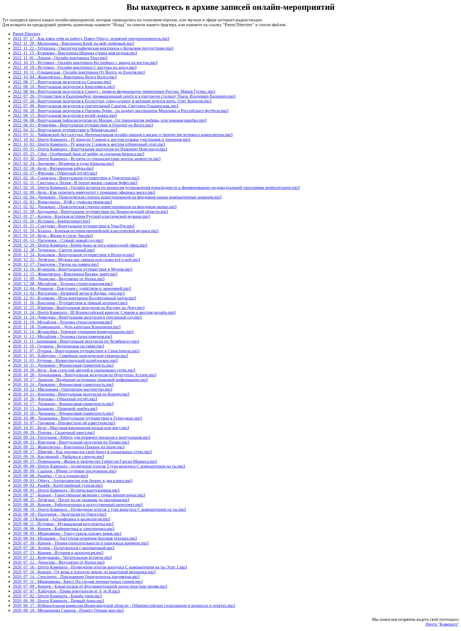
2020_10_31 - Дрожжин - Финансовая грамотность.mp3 (63, 365)
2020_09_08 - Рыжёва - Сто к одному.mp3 (50, 476)
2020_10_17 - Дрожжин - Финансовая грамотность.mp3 (63, 403)
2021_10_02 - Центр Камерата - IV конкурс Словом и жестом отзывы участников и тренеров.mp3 (101, 139)
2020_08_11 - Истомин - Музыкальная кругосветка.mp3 (63, 524)
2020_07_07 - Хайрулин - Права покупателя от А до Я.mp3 (66, 591)
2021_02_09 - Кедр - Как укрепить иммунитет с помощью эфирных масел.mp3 (84, 192)
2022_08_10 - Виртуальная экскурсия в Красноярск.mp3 (64, 86)
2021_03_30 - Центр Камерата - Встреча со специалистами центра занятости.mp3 (87, 158)
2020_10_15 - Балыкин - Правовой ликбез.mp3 (55, 408)
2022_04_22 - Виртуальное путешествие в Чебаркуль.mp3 (65, 130)
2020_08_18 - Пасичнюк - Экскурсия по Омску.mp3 (59, 514)
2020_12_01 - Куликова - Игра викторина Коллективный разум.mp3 (74, 298)
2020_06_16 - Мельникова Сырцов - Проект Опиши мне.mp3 (68, 610)
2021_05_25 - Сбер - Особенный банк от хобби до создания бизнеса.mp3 (78, 154)
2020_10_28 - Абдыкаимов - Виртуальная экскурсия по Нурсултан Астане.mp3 (84, 375)
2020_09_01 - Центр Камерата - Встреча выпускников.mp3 (66, 490)
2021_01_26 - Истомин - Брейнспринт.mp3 (51, 221)
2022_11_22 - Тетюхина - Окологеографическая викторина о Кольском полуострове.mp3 (93, 48)
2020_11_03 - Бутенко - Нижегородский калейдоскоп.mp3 (65, 360)
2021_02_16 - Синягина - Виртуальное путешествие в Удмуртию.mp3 (76, 178)
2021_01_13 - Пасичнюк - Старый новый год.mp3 (58, 240)
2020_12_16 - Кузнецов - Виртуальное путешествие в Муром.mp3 (72, 269)
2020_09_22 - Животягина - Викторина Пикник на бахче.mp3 (69, 447)
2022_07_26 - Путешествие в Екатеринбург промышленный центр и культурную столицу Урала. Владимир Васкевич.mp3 (124, 96)
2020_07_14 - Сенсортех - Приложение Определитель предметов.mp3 (76, 576)
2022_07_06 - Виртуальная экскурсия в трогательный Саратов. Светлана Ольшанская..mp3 (95, 106)
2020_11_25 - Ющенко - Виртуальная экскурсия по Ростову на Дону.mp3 (79, 307)
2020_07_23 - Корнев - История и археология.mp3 (58, 552)
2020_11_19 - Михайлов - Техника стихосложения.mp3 (62, 322)
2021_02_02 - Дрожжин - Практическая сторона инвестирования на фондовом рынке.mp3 (95, 206)
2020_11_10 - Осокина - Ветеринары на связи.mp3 (58, 346)
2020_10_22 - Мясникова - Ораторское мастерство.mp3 (62, 389)
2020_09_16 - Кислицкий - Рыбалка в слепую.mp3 (58, 456)
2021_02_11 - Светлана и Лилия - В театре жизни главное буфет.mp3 (75, 182)
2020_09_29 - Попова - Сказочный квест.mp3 (54, 432)
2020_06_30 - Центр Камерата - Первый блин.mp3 (58, 600)
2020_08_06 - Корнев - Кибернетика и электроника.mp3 (63, 528)
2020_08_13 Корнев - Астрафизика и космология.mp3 (61, 519)
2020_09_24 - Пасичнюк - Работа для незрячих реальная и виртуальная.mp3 (81, 437)
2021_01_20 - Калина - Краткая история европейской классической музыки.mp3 (85, 230)
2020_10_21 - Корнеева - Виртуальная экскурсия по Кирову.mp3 (71, 394)
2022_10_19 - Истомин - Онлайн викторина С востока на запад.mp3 (75, 67)
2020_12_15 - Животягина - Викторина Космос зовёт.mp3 (65, 274)
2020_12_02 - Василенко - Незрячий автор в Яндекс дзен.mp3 (69, 293)
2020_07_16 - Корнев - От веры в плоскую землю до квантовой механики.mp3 (84, 572)
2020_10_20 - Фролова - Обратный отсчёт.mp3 (55, 399)
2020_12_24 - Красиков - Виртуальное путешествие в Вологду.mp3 (73, 255)
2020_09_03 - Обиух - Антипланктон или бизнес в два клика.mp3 (72, 480)
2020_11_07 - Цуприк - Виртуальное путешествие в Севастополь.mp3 (76, 351)
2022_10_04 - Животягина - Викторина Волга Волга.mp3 (65, 77)
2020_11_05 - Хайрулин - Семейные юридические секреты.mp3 (70, 355)
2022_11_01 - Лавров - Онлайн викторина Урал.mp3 (60, 58)
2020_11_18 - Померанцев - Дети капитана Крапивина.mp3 (67, 327)
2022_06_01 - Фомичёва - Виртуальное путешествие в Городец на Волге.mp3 (83, 125)
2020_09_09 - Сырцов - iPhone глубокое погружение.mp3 (64, 471)
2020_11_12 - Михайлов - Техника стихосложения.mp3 (62, 336)
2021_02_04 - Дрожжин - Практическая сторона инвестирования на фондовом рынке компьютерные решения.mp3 (117, 197)
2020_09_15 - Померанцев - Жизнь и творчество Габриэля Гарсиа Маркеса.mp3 (85, 461)
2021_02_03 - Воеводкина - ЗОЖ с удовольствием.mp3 (62, 202)
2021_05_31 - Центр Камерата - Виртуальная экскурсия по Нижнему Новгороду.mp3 (90, 149)
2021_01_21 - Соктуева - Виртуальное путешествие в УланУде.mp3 (73, 226)
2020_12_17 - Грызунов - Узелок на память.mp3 (56, 264)
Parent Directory (27, 33)
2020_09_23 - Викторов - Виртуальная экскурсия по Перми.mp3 (71, 442)
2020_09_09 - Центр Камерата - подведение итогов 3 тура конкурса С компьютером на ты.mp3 (99, 466)
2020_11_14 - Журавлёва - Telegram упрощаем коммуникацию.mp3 (73, 331)
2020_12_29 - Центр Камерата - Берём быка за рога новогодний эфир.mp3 (80, 245)
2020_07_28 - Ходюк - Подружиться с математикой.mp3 (63, 548)
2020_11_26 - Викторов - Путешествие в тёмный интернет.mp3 (70, 303)
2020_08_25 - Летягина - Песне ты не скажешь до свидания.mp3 (71, 500)
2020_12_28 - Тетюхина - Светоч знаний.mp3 (54, 250)
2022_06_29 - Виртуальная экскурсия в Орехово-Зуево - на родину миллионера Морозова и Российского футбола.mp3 (120, 110)
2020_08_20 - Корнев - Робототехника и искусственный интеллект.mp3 (78, 504)
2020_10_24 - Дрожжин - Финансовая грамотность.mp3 (63, 384)
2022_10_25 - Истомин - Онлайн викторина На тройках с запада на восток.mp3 (85, 62)
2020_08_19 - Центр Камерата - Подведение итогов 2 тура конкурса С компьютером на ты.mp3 (99, 509)
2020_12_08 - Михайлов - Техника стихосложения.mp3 (63, 283)
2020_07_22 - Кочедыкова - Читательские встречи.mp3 (62, 557)
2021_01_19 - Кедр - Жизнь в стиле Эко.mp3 (53, 235)
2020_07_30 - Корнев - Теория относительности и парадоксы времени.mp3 (81, 543)
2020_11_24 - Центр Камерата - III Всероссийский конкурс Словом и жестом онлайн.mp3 (94, 312)
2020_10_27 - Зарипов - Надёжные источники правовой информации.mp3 (80, 379)
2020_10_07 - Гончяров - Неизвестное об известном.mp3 (64, 423)
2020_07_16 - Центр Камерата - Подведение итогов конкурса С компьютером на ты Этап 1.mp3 (100, 567)
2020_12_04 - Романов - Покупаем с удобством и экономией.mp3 (72, 288)
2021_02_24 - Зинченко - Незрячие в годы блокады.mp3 (63, 163)
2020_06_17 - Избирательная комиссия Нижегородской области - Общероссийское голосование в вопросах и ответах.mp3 (124, 605)
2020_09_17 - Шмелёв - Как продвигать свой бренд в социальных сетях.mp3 (82, 451)
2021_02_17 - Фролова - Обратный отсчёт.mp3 (55, 173)
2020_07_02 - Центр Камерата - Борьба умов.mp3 (57, 596)
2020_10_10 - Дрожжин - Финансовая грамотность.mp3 (63, 413)
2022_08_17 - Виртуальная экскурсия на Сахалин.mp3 (62, 82)
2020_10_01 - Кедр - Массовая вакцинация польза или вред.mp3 (71, 427)
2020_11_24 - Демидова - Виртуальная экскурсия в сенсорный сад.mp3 (77, 317)
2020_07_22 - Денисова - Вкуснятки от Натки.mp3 (59, 562)
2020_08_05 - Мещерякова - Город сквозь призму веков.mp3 (67, 533)
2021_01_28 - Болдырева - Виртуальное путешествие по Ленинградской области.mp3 (90, 211)
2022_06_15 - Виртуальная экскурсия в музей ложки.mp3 (65, 115)
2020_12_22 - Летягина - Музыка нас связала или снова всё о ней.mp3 (76, 259)
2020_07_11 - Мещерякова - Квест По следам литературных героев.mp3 (78, 581)
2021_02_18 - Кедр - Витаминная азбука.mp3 (53, 168)
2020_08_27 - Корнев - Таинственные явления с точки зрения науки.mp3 (79, 495)
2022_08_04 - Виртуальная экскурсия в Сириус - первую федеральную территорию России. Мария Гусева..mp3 (114, 91)
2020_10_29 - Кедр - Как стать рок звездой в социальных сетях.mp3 (74, 370)
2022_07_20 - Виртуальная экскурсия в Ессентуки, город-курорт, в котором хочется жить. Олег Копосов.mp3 (112, 101)
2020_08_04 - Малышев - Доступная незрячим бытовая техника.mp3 (75, 538)
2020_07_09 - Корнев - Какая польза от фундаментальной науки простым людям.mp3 (90, 586)
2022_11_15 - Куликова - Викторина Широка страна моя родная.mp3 (75, 53)
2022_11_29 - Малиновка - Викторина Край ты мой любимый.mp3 (73, 43)
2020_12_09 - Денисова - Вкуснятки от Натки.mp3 (59, 279)
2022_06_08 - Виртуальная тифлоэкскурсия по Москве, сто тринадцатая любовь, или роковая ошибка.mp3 (109, 120)
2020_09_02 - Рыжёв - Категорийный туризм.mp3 (58, 485)
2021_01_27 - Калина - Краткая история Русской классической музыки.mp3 (81, 216)
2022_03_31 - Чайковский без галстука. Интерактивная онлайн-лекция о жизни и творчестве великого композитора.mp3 (123, 134)
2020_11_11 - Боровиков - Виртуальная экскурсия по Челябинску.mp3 (76, 341)
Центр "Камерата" (442, 624)
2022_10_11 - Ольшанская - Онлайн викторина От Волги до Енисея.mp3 (79, 72)
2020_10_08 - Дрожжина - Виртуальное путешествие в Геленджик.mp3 (77, 418)
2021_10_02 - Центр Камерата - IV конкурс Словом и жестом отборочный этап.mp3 (89, 144)
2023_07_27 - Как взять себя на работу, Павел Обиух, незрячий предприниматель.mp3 (91, 38)
